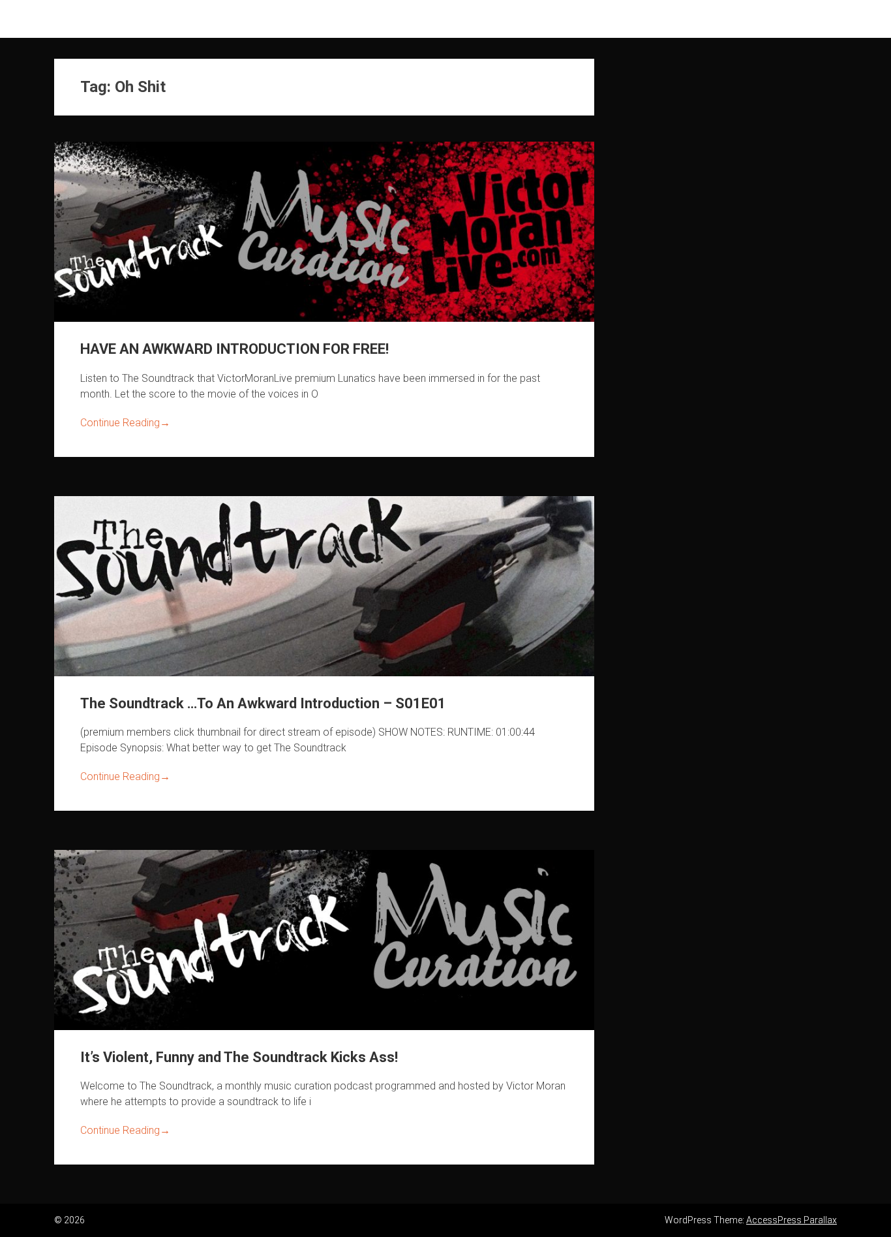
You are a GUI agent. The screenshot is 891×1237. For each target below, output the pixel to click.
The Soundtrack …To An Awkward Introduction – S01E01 (263, 703)
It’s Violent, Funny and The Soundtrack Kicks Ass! (239, 1057)
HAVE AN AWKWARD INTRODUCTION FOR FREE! (234, 349)
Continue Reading (125, 422)
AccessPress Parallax (791, 1220)
